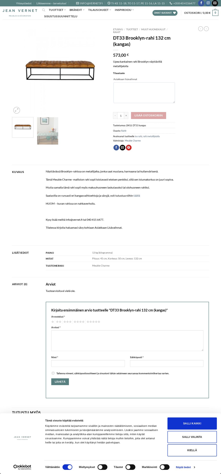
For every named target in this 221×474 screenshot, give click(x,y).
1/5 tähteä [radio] (52, 322)
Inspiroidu (123, 9)
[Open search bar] (43, 9)
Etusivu (118, 29)
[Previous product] (206, 28)
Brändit (76, 9)
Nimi (54, 357)
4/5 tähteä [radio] (79, 322)
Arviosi (56, 327)
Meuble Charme (133, 140)
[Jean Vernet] (20, 12)
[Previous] (18, 70)
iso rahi (138, 136)
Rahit (116, 32)
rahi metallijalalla (151, 136)
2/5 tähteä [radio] (58, 322)
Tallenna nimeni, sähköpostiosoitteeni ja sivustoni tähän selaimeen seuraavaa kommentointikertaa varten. (112, 373)
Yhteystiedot (24, 3)
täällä (136, 195)
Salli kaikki (192, 423)
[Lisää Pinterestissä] (129, 148)
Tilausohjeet (98, 9)
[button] (201, 13)
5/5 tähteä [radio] (92, 322)
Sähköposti (137, 357)
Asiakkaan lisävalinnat (125, 79)
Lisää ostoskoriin (148, 115)
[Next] (102, 70)
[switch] (102, 467)
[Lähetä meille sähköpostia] (215, 3)
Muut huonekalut (153, 29)
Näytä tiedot (183, 467)
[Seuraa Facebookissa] (201, 3)
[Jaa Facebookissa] (116, 148)
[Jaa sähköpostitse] (122, 148)
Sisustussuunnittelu (60, 16)
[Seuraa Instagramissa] (208, 3)
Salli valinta (192, 436)
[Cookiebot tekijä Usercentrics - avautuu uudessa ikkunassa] (22, 467)
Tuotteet (56, 9)
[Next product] (200, 28)
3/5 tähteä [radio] (67, 322)
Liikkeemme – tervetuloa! (51, 3)
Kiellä (192, 450)
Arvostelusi (58, 316)
